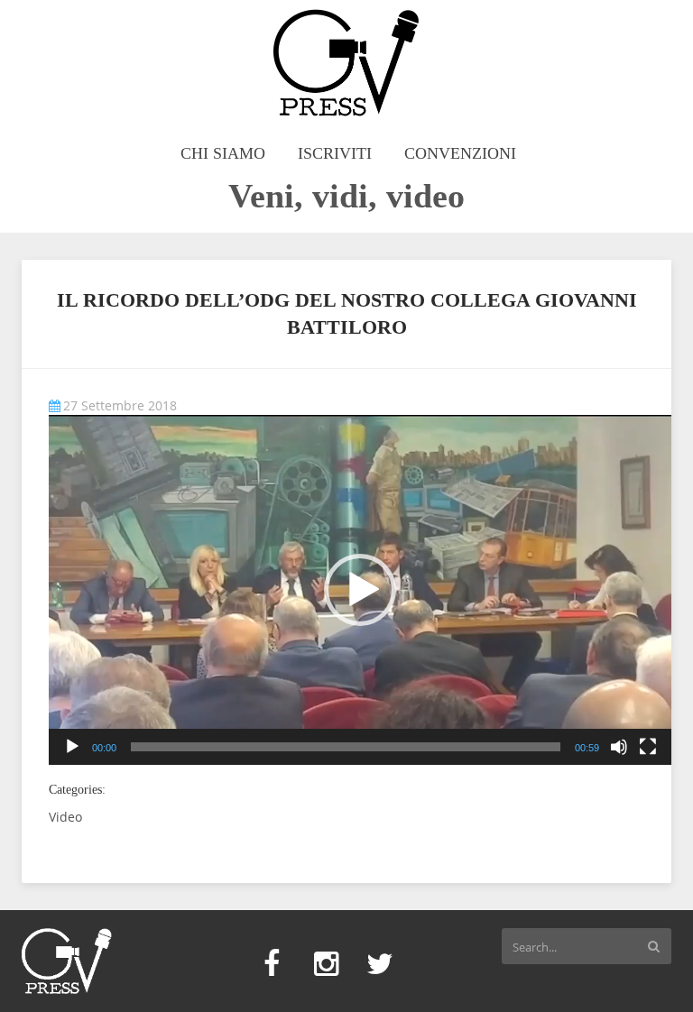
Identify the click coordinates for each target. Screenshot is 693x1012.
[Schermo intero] (648, 747)
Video (65, 816)
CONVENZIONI (460, 153)
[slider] (345, 746)
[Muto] (619, 747)
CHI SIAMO (222, 153)
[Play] (72, 747)
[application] (360, 590)
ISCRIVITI (335, 153)
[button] (360, 590)
